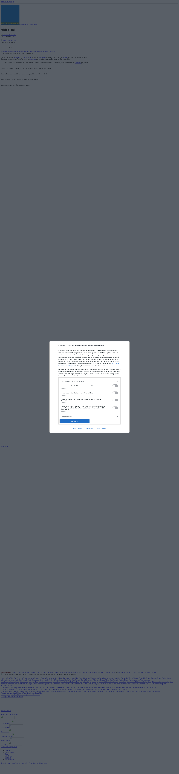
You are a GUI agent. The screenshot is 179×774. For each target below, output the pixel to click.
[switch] (115, 385)
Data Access (89, 428)
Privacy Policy (101, 428)
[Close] (125, 346)
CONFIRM (74, 421)
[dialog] (89, 387)
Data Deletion (77, 428)
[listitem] (89, 381)
